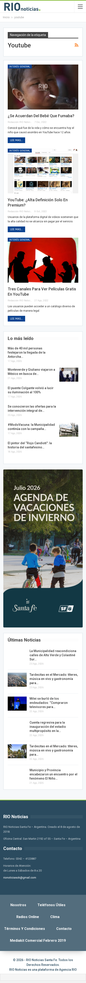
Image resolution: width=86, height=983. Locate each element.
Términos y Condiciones (24, 929)
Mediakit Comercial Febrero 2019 (38, 940)
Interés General (19, 66)
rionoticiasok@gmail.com (19, 877)
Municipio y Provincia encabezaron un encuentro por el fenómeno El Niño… (53, 774)
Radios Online (27, 917)
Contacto (64, 929)
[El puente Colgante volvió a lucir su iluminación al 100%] (68, 393)
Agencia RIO (68, 969)
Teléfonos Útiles (51, 905)
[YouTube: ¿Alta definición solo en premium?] (43, 171)
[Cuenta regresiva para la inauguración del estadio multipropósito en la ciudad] (17, 728)
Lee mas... (16, 140)
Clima (55, 917)
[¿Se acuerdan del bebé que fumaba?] (43, 87)
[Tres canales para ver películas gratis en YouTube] (43, 260)
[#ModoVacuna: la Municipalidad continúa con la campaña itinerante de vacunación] (68, 430)
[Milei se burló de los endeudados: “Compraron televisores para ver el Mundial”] (17, 704)
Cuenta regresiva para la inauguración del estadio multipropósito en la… (48, 727)
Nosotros (18, 905)
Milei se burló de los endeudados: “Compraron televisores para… (49, 703)
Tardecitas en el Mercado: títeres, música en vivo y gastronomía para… (54, 679)
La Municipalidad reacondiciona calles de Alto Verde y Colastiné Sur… (53, 655)
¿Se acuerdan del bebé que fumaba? (41, 115)
